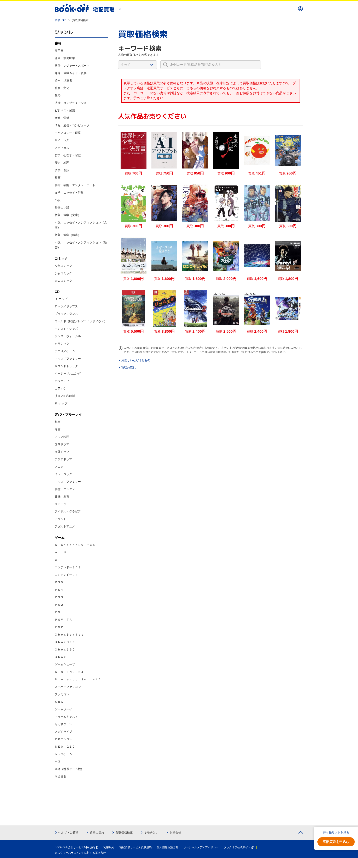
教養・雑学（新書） (68, 235)
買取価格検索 (124, 832)
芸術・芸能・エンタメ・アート (75, 185)
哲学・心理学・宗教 (68, 155)
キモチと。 (151, 832)
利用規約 (108, 847)
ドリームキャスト (66, 716)
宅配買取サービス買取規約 (135, 847)
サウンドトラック (66, 366)
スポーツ (60, 504)
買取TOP (60, 20)
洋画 (57, 429)
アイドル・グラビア (68, 511)
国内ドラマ (62, 444)
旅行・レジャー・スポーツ (72, 65)
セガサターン (63, 724)
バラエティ (62, 381)
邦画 (57, 422)
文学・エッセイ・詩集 (69, 192)
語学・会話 (62, 170)
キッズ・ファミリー (68, 481)
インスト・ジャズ (66, 328)
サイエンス (62, 140)
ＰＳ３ (59, 597)
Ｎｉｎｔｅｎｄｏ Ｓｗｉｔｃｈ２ (78, 679)
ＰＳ (57, 612)
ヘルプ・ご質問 (68, 832)
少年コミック (63, 265)
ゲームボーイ (63, 709)
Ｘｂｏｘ (60, 657)
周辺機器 (60, 776)
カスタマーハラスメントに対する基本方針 (80, 852)
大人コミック (63, 280)
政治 (57, 95)
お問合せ (175, 832)
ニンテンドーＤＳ (66, 574)
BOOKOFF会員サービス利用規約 (75, 847)
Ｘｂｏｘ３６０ (65, 649)
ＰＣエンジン (63, 739)
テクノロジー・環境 (68, 132)
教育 (57, 177)
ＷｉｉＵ (60, 552)
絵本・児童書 (63, 80)
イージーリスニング (68, 373)
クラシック (62, 343)
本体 (57, 761)
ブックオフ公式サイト (237, 847)
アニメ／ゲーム (65, 351)
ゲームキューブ (65, 664)
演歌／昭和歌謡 (65, 396)
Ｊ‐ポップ (61, 298)
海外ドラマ (62, 451)
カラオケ (60, 388)
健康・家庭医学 (65, 58)
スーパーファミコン (68, 686)
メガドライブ (63, 731)
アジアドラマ (63, 459)
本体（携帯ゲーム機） (69, 769)
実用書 (59, 50)
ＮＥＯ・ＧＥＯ (65, 746)
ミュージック (63, 474)
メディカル (62, 147)
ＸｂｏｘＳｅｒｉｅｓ (69, 634)
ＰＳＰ (59, 627)
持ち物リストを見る (336, 832)
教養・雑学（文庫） (68, 215)
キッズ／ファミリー (68, 358)
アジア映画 (62, 436)
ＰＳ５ (59, 582)
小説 (57, 200)
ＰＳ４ (59, 589)
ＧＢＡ (59, 701)
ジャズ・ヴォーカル (68, 336)
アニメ (59, 466)
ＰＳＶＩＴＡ (63, 619)
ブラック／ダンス (66, 313)
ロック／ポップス (66, 306)
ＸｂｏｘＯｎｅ (65, 642)
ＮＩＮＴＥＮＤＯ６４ (69, 672)
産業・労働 (62, 118)
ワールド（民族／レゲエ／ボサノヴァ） (81, 321)
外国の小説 (62, 207)
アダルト (60, 519)
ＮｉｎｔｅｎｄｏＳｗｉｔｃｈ (75, 545)
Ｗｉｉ (59, 559)
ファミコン (62, 694)
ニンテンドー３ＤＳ (68, 567)
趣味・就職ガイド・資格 (71, 73)
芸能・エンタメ (65, 489)
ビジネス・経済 (65, 110)
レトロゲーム (63, 754)
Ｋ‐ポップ (61, 403)
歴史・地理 (62, 162)
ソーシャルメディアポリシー (201, 847)
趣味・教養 (62, 496)
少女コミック (63, 273)
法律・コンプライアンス (71, 103)
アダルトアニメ (65, 526)
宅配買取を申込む (336, 841)
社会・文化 (62, 88)
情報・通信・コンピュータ (72, 125)
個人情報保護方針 (167, 847)
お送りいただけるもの (135, 360)
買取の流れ (128, 367)
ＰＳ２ (59, 604)
